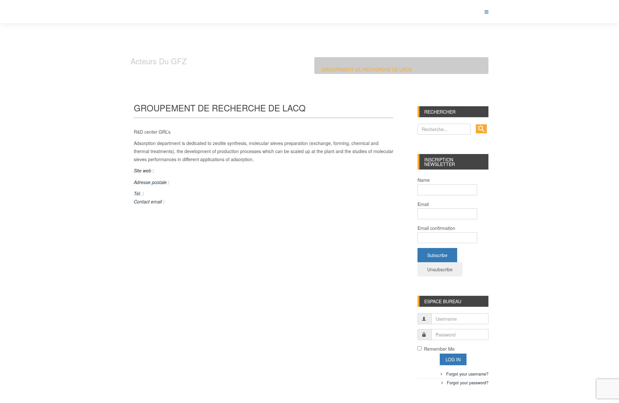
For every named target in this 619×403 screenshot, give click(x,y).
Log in (453, 359)
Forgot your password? (467, 383)
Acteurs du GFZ (385, 61)
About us (353, 61)
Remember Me (439, 349)
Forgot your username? (466, 374)
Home (332, 61)
